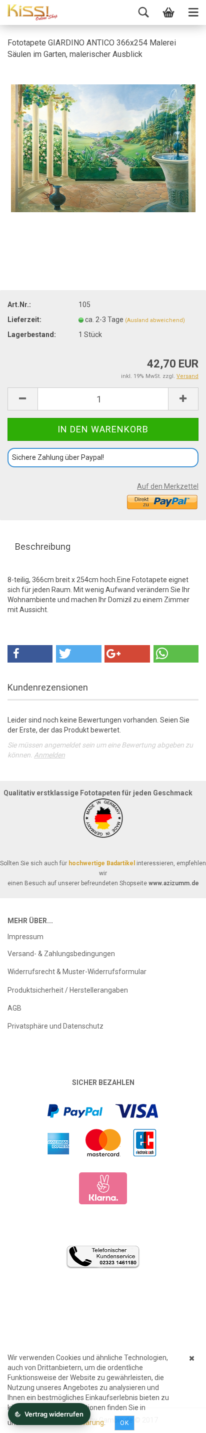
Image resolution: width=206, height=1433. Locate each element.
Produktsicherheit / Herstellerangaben (68, 990)
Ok (124, 1423)
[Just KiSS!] (33, 12)
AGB (15, 1008)
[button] (30, 654)
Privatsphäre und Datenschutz (56, 1026)
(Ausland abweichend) (155, 320)
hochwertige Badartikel (101, 863)
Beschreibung (42, 546)
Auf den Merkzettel (167, 486)
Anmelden (49, 755)
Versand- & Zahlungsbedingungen (61, 954)
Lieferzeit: (25, 320)
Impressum (26, 937)
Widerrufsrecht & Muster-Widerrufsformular (77, 972)
